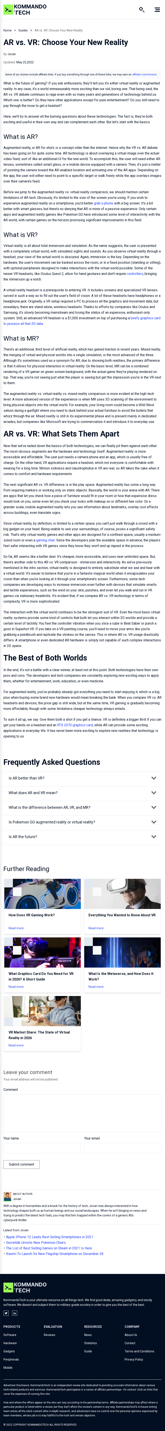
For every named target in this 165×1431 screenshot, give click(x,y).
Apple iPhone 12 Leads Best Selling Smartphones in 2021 (49, 1237)
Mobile (7, 1367)
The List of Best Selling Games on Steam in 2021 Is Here (49, 1248)
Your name (11, 1138)
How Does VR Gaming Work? (32, 915)
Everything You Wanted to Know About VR (122, 915)
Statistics (90, 1343)
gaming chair (45, 540)
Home (7, 30)
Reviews (49, 1335)
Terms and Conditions (139, 1351)
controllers (135, 274)
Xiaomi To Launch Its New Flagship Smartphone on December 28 (54, 1254)
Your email (92, 1138)
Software (9, 1335)
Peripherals (11, 1359)
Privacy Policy (134, 1359)
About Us (131, 1335)
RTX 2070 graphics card (75, 725)
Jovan (12, 54)
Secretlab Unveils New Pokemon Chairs (36, 1243)
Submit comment (21, 1164)
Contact (130, 1343)
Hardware (10, 1343)
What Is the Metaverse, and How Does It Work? (121, 976)
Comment (10, 1090)
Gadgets (9, 1351)
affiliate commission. (144, 74)
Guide (88, 1351)
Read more (16, 928)
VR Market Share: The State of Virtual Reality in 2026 (39, 1035)
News (88, 1335)
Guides (23, 30)
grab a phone (103, 203)
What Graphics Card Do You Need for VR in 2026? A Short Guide (41, 976)
